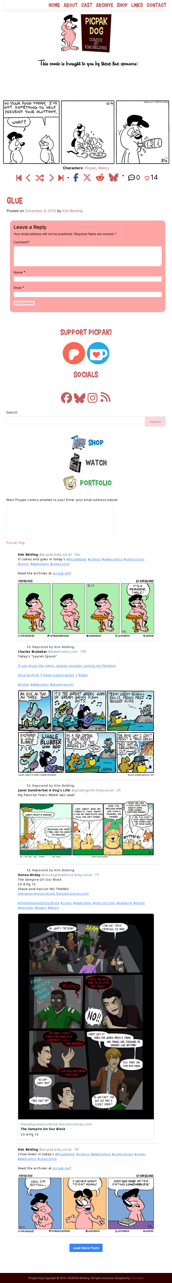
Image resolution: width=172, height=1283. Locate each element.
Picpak (90, 168)
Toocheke (137, 1278)
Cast (86, 5)
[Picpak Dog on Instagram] (92, 395)
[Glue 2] (51, 178)
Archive (104, 5)
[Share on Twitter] (87, 177)
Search (11, 412)
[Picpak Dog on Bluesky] (79, 395)
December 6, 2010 (40, 211)
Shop (122, 5)
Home (54, 5)
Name (18, 272)
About (71, 5)
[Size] (28, 178)
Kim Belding (72, 211)
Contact (157, 5)
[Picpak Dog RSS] (105, 395)
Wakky (103, 168)
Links (137, 5)
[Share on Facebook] (75, 177)
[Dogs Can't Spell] (19, 178)
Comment (21, 242)
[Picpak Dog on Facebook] (66, 395)
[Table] (60, 178)
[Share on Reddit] (100, 177)
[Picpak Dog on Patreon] (74, 353)
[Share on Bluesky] (113, 177)
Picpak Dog (15, 542)
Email (17, 288)
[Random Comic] (40, 178)
